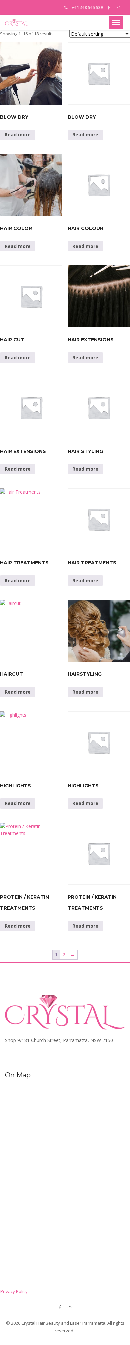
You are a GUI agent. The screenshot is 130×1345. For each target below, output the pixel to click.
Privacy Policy (14, 1291)
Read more (18, 134)
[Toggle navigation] (116, 22)
